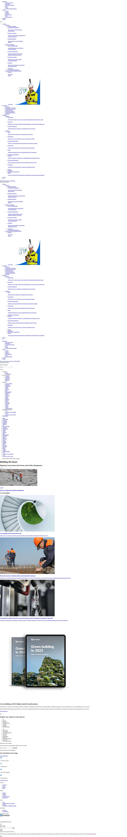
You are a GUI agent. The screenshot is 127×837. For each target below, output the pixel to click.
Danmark (7, 384)
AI (3, 178)
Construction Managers (10, 112)
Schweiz (7, 400)
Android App (5, 811)
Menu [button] (14, 180)
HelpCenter (7, 4)
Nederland (7, 393)
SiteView (10, 88)
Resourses (5, 1)
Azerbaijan (7, 377)
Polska (6, 397)
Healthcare (10, 170)
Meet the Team (8, 14)
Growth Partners (8, 17)
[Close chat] (4, 826)
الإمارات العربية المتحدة (10, 414)
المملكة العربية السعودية (10, 412)
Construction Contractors (10, 107)
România (7, 399)
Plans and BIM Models (15, 47)
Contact (7, 11)
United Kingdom (8, 408)
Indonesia (7, 378)
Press (6, 15)
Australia (7, 376)
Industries (5, 115)
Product (4, 24)
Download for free (4, 711)
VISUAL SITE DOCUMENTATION (13, 71)
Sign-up (7, 180)
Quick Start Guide (9, 2)
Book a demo (3, 180)
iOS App (4, 810)
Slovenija (7, 403)
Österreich (7, 395)
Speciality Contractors (9, 111)
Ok (1, 836)
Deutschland (8, 386)
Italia (6, 390)
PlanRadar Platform (12, 26)
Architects (7, 113)
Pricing (4, 177)
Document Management (15, 53)
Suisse (6, 405)
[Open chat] (1, 830)
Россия (6, 396)
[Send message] (13, 828)
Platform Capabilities (9, 44)
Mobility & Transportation (13, 154)
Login (4, 19)
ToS (3, 802)
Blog (6, 6)
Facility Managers (9, 110)
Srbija (6, 401)
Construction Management (15, 29)
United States (8, 374)
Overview (7, 106)
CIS (6, 381)
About (4, 10)
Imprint (4, 804)
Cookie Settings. (92, 833)
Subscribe (15, 747)
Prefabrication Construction (13, 171)
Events (6, 7)
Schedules (16, 64)
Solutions (7, 25)
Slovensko (7, 402)
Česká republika (8, 383)
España (6, 387)
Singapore (7, 380)
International (5, 415)
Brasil (6, 372)
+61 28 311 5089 (16, 361)
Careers (6, 12)
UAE (6, 413)
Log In (10, 180)
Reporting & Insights (15, 59)
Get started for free (4, 755)
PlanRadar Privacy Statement (9, 803)
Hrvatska (7, 389)
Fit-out (9, 169)
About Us (7, 13)
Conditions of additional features (9, 805)
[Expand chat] (1, 826)
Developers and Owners (10, 109)
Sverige (6, 406)
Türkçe (6, 407)
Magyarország (8, 391)
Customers (5, 105)
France (6, 388)
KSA (6, 411)
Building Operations (16, 35)
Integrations (10, 68)
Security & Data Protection (11, 8)
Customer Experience (9, 5)
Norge (6, 394)
